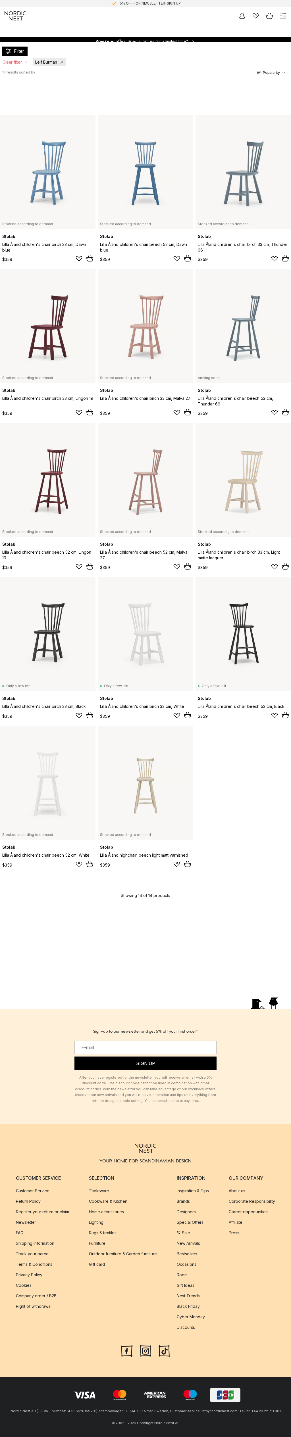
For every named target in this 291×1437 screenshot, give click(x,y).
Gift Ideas (185, 1285)
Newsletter (26, 1222)
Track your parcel (32, 1253)
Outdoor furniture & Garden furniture (123, 1253)
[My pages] (242, 16)
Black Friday (188, 1306)
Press (234, 1232)
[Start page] (15, 15)
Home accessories (106, 1211)
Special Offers (190, 1222)
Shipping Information (35, 1243)
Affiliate (235, 1222)
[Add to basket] (89, 258)
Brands (183, 1200)
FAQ (20, 1232)
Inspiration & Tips (193, 1190)
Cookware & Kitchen (108, 1200)
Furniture (97, 1243)
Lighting (96, 1222)
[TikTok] (164, 1350)
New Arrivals (188, 1243)
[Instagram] (145, 1350)
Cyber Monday (191, 1316)
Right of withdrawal (33, 1306)
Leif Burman (46, 62)
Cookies (24, 1285)
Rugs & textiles (103, 1232)
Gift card (97, 1264)
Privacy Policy (29, 1274)
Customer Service (32, 1190)
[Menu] (283, 16)
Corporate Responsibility (252, 1200)
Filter (19, 51)
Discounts (186, 1327)
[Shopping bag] (269, 16)
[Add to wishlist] (79, 258)
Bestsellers (187, 1253)
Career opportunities (248, 1211)
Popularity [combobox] (271, 72)
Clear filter (12, 62)
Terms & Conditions (34, 1264)
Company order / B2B (36, 1295)
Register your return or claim (42, 1211)
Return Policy (28, 1200)
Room (182, 1274)
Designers (186, 1211)
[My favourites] (256, 16)
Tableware (99, 1190)
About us (237, 1190)
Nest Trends (188, 1295)
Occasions (186, 1264)
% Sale (183, 1232)
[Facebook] (126, 1350)
